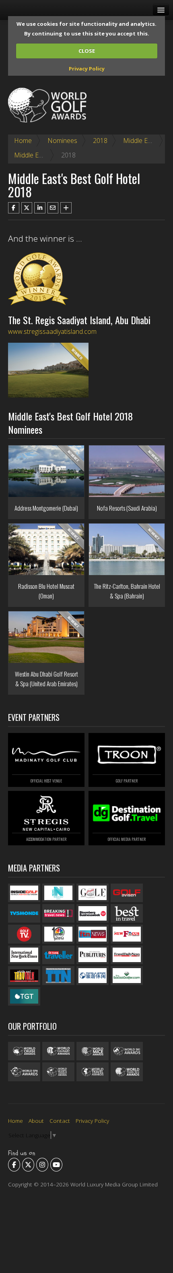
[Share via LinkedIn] (40, 208)
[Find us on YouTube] (56, 1165)
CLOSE (86, 50)
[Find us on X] (28, 1165)
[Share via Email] (53, 208)
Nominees (62, 140)
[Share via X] (27, 208)
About (36, 1120)
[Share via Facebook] (13, 208)
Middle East (140, 140)
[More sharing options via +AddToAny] (66, 208)
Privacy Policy (87, 68)
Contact (59, 1120)
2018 (100, 140)
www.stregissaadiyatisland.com (52, 331)
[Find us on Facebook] (14, 1165)
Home (23, 140)
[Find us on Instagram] (42, 1165)
